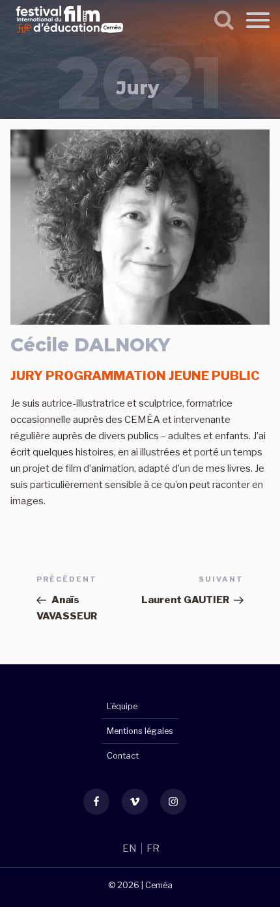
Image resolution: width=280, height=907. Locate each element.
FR (153, 848)
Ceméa (159, 885)
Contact (123, 756)
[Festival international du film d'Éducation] (70, 35)
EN (130, 848)
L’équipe (122, 706)
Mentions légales (140, 731)
